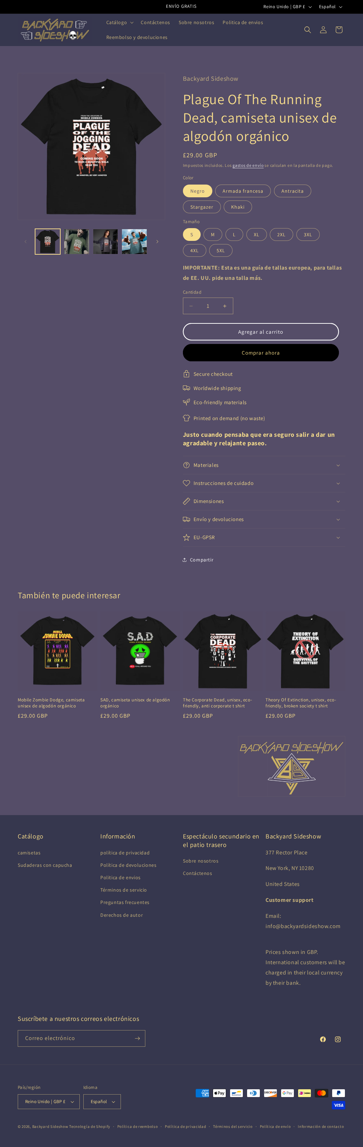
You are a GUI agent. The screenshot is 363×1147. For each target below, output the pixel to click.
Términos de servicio (123, 890)
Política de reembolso (137, 1126)
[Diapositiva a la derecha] (157, 241)
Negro (197, 191)
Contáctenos (197, 873)
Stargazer (201, 207)
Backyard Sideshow (50, 1126)
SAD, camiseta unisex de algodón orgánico (135, 703)
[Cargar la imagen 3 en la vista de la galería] (105, 241)
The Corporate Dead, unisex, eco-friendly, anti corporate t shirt (217, 703)
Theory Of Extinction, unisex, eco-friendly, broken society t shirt (301, 703)
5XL (221, 250)
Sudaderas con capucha (45, 865)
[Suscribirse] (137, 1038)
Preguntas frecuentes (125, 902)
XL (256, 234)
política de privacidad (125, 852)
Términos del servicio (233, 1126)
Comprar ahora (261, 352)
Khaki (238, 207)
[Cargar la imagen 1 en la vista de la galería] (47, 241)
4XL (194, 250)
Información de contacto (321, 1126)
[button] (119, 22)
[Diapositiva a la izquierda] (25, 241)
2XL (281, 234)
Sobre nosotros (200, 861)
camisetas (29, 852)
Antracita (292, 191)
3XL (308, 234)
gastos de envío (248, 165)
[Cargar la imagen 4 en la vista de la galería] (134, 241)
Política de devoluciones (128, 865)
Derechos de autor (121, 915)
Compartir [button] (201, 559)
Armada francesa (243, 191)
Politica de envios (120, 877)
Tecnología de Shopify (89, 1126)
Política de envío (275, 1126)
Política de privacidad (185, 1126)
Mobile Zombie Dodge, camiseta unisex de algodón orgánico (51, 703)
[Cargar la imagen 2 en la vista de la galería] (76, 241)
